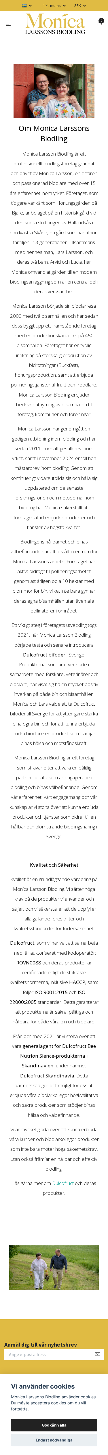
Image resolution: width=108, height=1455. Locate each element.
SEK (78, 5)
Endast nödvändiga (54, 1440)
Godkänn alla (54, 1425)
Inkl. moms (52, 5)
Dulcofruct (63, 1185)
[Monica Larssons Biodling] (55, 25)
